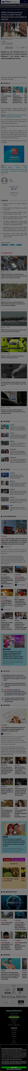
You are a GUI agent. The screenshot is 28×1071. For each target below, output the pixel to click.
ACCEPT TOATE (14, 1067)
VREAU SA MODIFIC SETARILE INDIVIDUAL (14, 1069)
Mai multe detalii (20, 1051)
